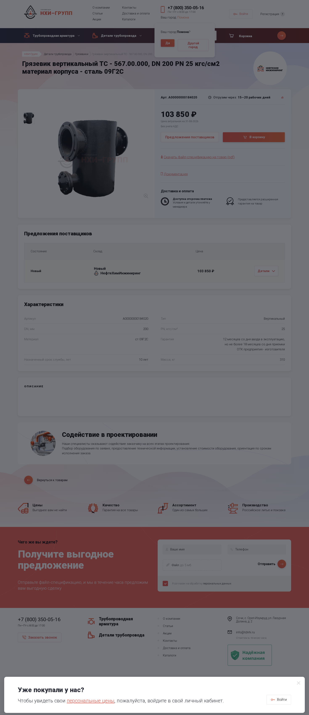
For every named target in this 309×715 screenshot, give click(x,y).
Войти (282, 699)
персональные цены (91, 701)
